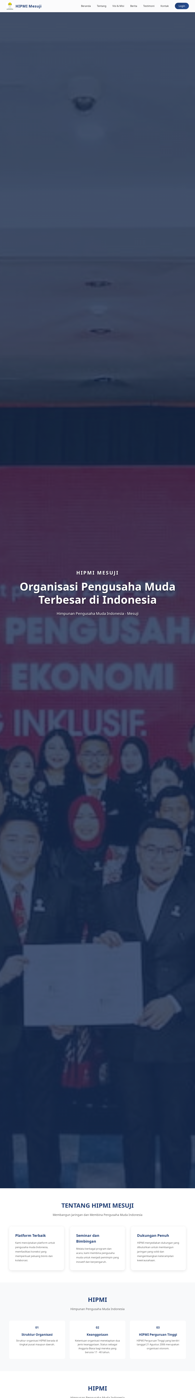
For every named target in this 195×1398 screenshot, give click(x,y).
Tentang (101, 6)
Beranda (86, 6)
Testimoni (148, 6)
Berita (133, 6)
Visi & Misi (118, 6)
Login (182, 6)
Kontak (165, 6)
